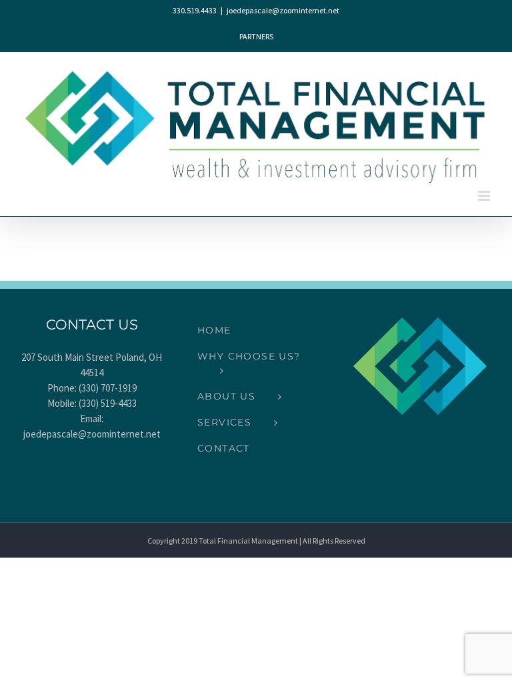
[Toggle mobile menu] (485, 196)
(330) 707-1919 (108, 388)
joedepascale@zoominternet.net (283, 10)
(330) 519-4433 (108, 403)
